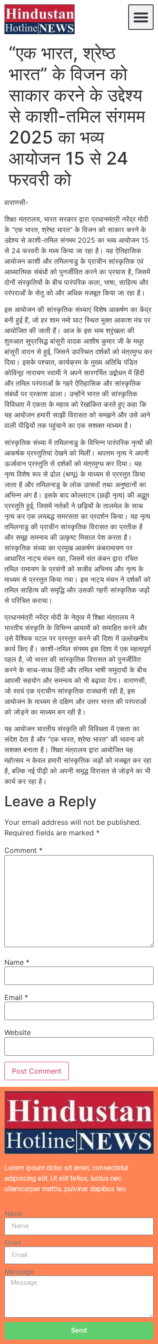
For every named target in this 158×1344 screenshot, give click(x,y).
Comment (23, 850)
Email (16, 997)
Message (19, 1272)
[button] (141, 17)
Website (17, 1032)
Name (16, 962)
